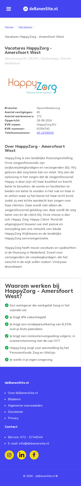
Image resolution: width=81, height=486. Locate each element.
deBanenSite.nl (45, 476)
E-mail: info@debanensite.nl (28, 443)
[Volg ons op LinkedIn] (21, 455)
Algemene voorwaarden (25, 405)
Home (9, 27)
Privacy (13, 418)
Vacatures (25, 27)
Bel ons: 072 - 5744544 (25, 437)
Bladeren (14, 399)
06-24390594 (45, 133)
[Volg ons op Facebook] (34, 455)
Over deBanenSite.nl (23, 393)
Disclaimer (15, 412)
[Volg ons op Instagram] (9, 455)
